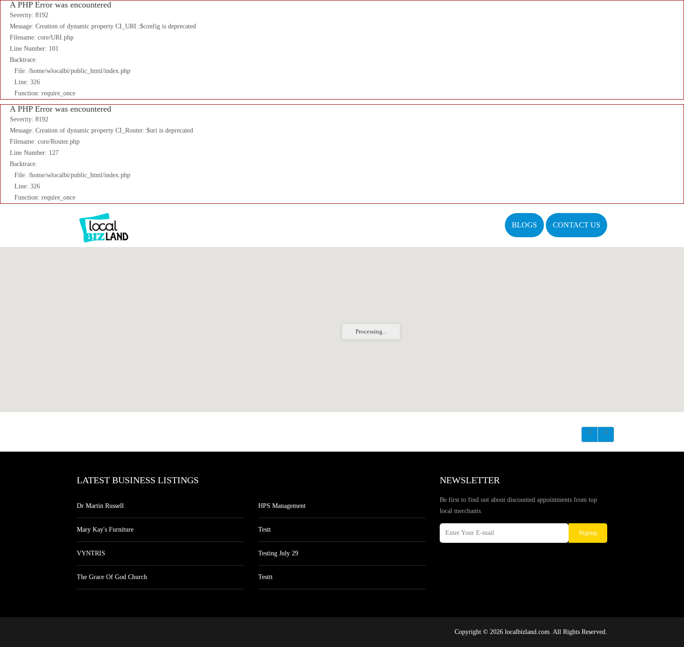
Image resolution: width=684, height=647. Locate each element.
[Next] (605, 434)
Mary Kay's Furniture (105, 529)
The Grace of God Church (112, 577)
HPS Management (282, 505)
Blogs (524, 225)
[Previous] (589, 434)
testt (264, 529)
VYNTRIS (91, 553)
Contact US (576, 225)
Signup (588, 532)
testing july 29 (278, 553)
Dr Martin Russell (100, 505)
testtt (265, 577)
